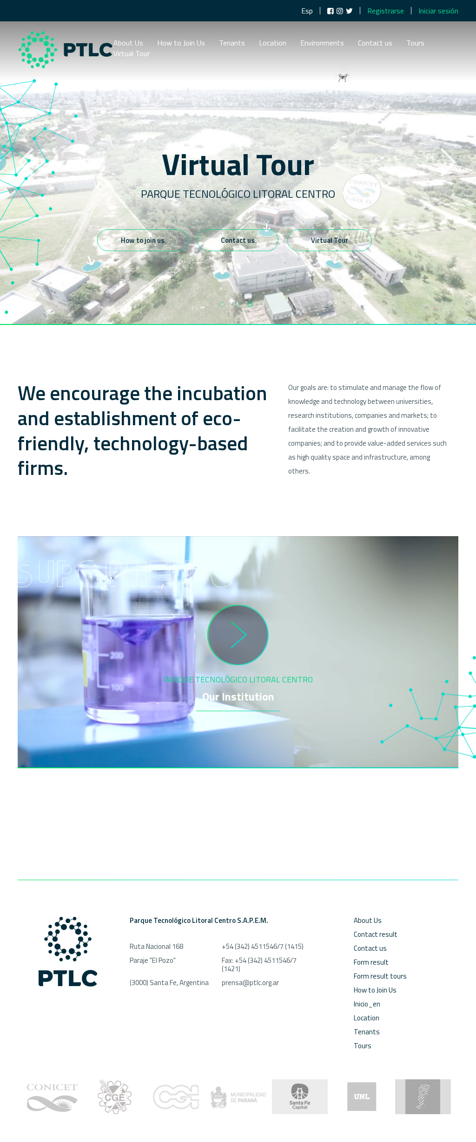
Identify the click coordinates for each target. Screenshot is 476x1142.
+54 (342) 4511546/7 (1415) (263, 946)
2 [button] (236, 304)
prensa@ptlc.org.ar (250, 982)
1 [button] (222, 304)
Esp (307, 10)
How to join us (143, 240)
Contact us (375, 43)
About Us (128, 43)
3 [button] (250, 304)
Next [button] (448, 162)
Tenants (232, 43)
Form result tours (380, 976)
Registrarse (385, 10)
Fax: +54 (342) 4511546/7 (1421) (259, 964)
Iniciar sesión (438, 10)
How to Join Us (181, 43)
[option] (238, 162)
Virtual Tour (131, 54)
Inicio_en (367, 1004)
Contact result (375, 934)
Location (272, 43)
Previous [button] (25, 162)
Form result (371, 962)
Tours (415, 43)
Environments (322, 43)
